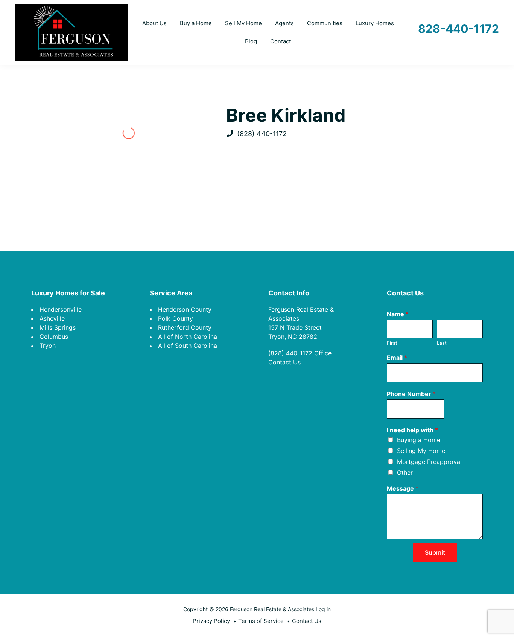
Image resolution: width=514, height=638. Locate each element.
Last (442, 343)
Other (405, 472)
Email (397, 357)
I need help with (412, 430)
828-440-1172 (458, 28)
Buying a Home (418, 440)
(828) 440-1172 (262, 134)
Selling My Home (421, 450)
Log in (323, 609)
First (392, 343)
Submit (435, 552)
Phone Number (411, 394)
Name (398, 314)
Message (402, 488)
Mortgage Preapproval (429, 461)
